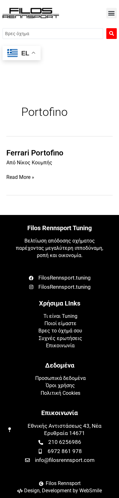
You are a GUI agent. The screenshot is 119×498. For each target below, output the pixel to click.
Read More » (20, 177)
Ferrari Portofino (34, 152)
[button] (111, 13)
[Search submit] (111, 33)
